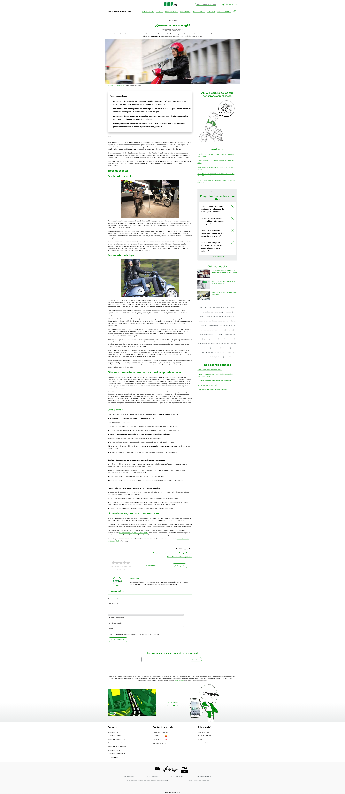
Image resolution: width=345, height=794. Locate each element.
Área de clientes (231, 4)
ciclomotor (230, 334)
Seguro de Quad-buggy (116, 739)
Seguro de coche (114, 750)
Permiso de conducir (208, 352)
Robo (221, 357)
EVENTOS (159, 12)
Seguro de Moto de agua (117, 746)
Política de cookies (152, 776)
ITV (200, 339)
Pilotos (230, 330)
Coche (211, 307)
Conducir (217, 316)
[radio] (113, 563)
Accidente (225, 339)
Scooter (204, 334)
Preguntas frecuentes (160, 732)
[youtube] (174, 705)
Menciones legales (129, 776)
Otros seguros (113, 757)
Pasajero (227, 348)
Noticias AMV (112, 85)
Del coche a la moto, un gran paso (179, 557)
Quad (207, 339)
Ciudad (220, 334)
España (213, 330)
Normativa (231, 343)
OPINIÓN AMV (185, 12)
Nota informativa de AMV (168, 785)
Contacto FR (157, 739)
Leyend (222, 343)
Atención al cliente (159, 743)
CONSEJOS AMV (148, 12)
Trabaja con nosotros (204, 736)
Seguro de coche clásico (116, 754)
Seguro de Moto (113, 732)
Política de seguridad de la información (199, 780)
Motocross (230, 325)
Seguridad (221, 307)
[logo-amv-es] (170, 3)
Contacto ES (157, 736)
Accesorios (203, 321)
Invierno (222, 330)
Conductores (217, 348)
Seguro (229, 312)
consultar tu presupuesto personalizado (133, 533)
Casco (222, 325)
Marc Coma (215, 339)
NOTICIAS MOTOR (171, 12)
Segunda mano (204, 343)
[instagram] (167, 705)
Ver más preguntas (217, 256)
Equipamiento (206, 316)
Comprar (205, 330)
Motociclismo (207, 312)
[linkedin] (177, 705)
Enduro (207, 348)
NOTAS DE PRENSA (224, 12)
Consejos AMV (121, 85)
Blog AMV (200, 739)
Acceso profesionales (204, 743)
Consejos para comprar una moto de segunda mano (172, 553)
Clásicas (212, 334)
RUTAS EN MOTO (199, 12)
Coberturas (213, 325)
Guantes (231, 352)
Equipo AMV (134, 578)
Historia (215, 343)
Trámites (213, 321)
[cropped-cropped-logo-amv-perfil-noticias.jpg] (117, 577)
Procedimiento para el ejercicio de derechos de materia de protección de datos (147, 780)
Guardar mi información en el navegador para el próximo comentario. (134, 634)
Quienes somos (203, 732)
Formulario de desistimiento (204, 776)
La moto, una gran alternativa (207, 385)
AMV (233, 339)
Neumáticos (221, 352)
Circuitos (207, 357)
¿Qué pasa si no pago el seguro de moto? (212, 389)
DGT (214, 357)
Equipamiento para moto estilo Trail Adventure (214, 381)
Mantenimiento (228, 316)
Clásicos (203, 325)
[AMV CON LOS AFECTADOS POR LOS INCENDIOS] (203, 284)
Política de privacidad (177, 776)
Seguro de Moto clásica (116, 743)
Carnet (221, 321)
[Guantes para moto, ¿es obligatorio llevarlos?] (203, 295)
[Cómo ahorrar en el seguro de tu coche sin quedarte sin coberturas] (203, 273)
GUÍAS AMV (211, 12)
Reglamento (219, 312)
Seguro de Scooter (114, 736)
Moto (203, 307)
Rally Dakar (231, 321)
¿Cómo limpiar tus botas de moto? (209, 370)
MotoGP (230, 307)
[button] (217, 209)
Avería (228, 357)
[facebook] (171, 705)
